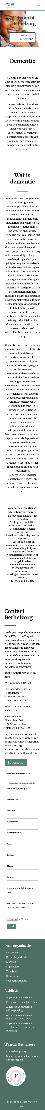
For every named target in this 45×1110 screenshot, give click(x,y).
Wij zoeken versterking (26, 37)
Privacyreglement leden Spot (22, 1002)
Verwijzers (11, 971)
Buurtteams (12, 952)
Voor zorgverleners (16, 980)
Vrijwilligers (12, 966)
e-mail (36, 749)
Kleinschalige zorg (16, 1051)
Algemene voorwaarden (19, 997)
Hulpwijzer (12, 976)
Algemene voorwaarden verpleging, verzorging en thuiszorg (20, 1027)
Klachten (11, 962)
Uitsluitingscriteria (16, 957)
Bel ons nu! (16, 763)
